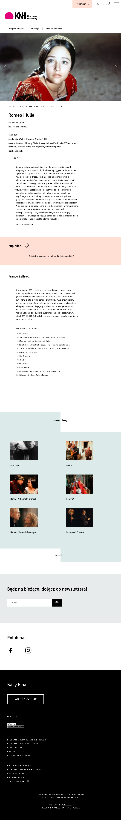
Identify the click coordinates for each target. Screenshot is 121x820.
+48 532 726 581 (25, 699)
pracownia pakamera (52, 808)
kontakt (11, 752)
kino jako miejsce (54, 29)
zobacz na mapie (16, 781)
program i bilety (16, 29)
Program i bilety (18, 107)
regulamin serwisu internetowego (26, 740)
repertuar (81, 4)
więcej (58, 555)
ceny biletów (14, 748)
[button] (116, 67)
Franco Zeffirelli (20, 127)
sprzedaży (32, 744)
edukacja (35, 29)
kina (22, 744)
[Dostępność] (96, 4)
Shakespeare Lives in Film (48, 107)
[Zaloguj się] (103, 4)
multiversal (73, 808)
